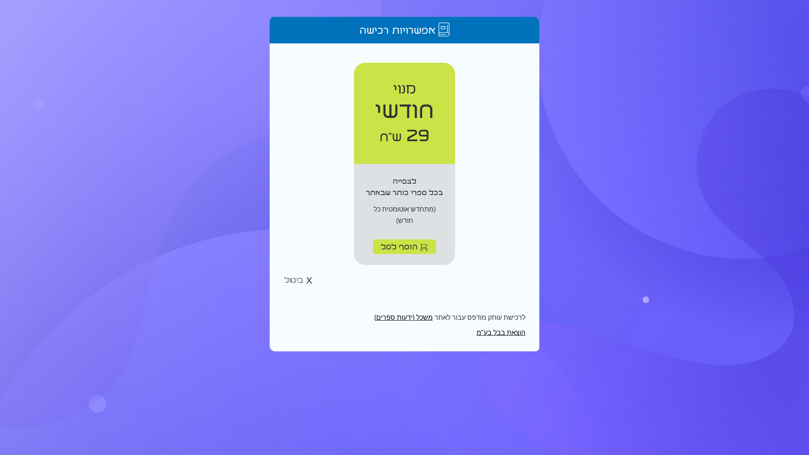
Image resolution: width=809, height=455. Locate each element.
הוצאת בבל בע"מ (501, 332)
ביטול (295, 280)
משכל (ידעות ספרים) (403, 317)
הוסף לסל (400, 246)
